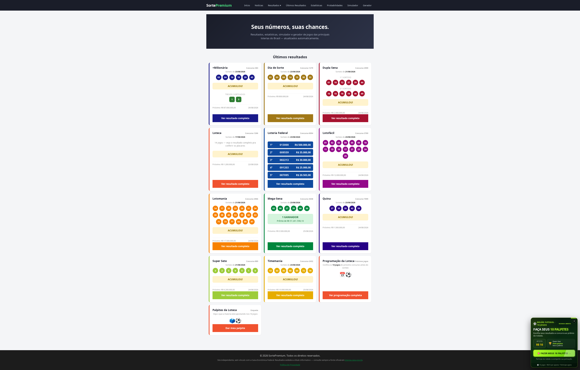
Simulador (352, 5)
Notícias (259, 5)
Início (247, 5)
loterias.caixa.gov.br (353, 360)
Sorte (219, 5)
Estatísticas (316, 5)
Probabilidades (335, 5)
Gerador (367, 5)
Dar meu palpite (235, 328)
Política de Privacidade (290, 364)
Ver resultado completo (235, 118)
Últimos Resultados (296, 5)
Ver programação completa (345, 295)
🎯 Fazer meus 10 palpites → (554, 353)
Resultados (274, 5)
